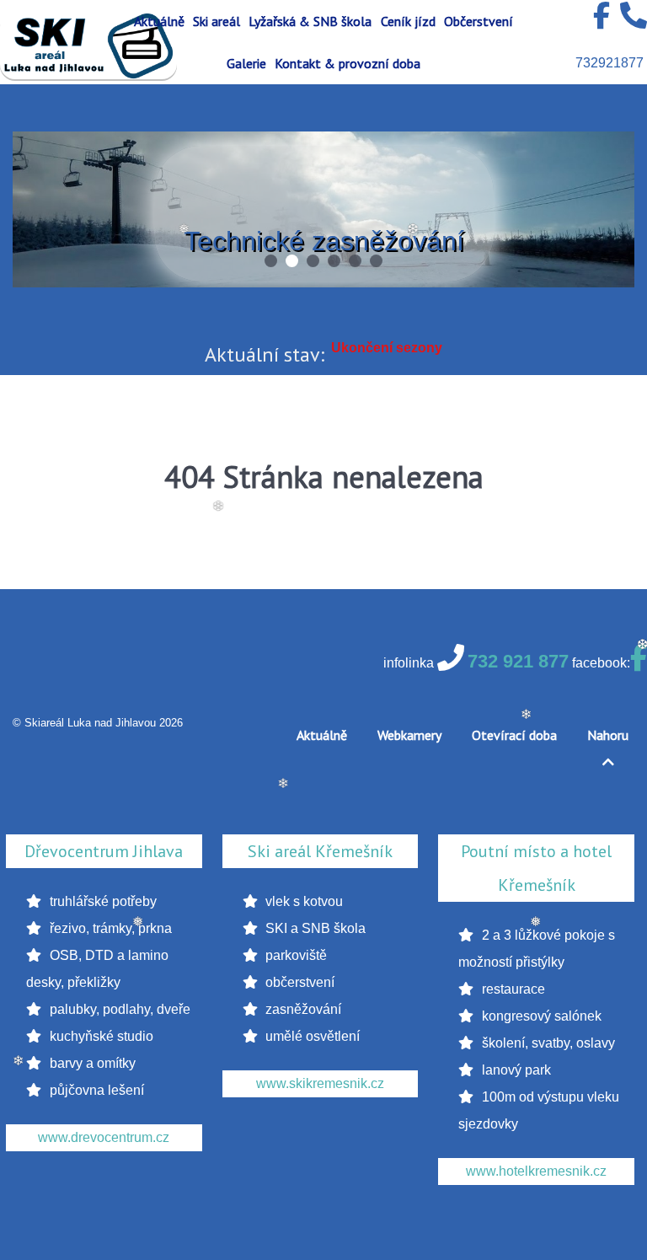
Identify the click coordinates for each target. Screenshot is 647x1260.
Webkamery (409, 735)
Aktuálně (322, 735)
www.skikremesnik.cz (320, 1083)
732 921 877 (518, 661)
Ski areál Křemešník (320, 851)
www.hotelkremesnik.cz (536, 1171)
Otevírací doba (514, 735)
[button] (271, 261)
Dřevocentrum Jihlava (103, 851)
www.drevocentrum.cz (103, 1137)
